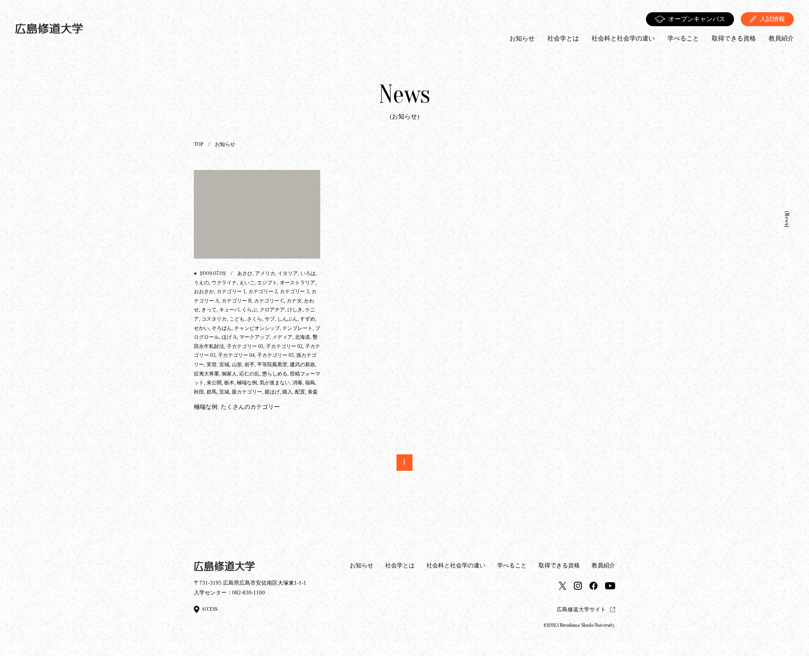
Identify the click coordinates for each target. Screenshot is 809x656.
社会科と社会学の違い (623, 38)
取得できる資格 (734, 38)
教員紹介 (781, 38)
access (209, 609)
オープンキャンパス (696, 19)
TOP (199, 144)
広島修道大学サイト (581, 609)
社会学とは (563, 38)
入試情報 (772, 19)
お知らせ (522, 38)
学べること (683, 38)
